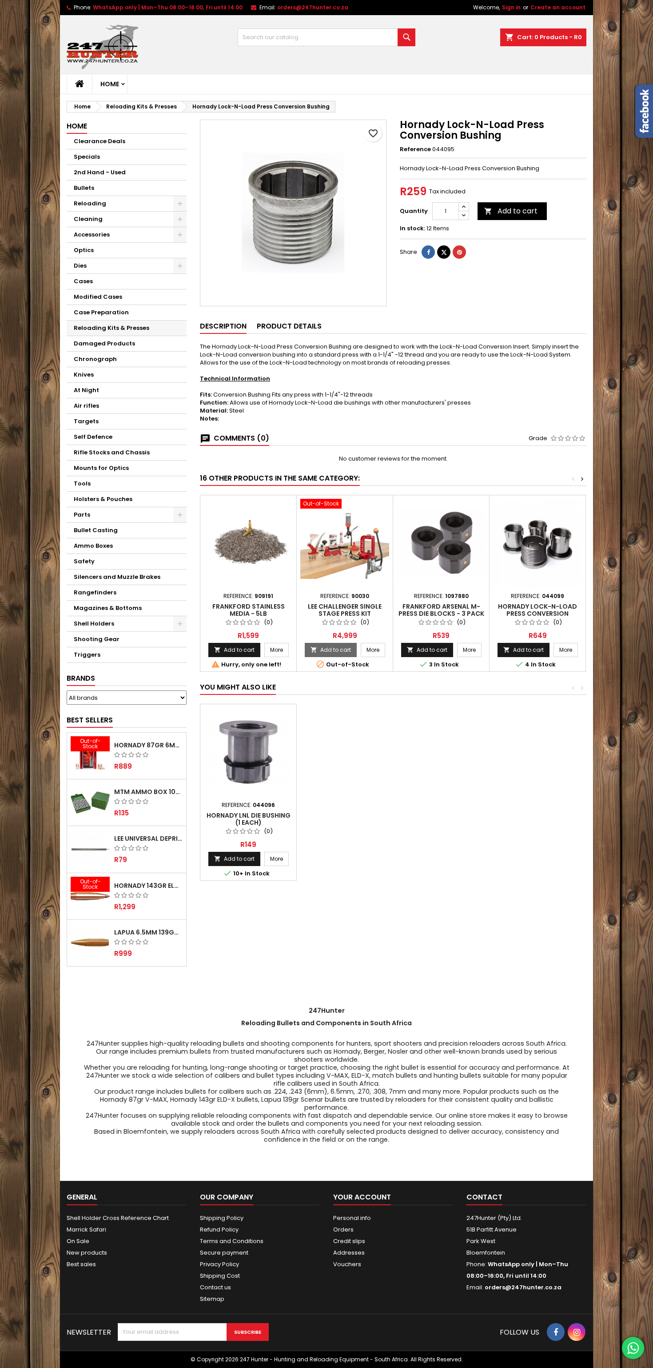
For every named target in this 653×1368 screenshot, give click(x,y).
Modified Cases (98, 297)
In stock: (412, 229)
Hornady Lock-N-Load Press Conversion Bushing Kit (537, 613)
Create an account (557, 7)
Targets (86, 421)
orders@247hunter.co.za (312, 7)
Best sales (81, 1264)
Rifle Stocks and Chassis (112, 452)
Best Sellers (90, 720)
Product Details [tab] (289, 326)
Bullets (84, 188)
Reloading (90, 203)
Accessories (92, 234)
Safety (84, 561)
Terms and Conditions (231, 1241)
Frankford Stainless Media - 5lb (248, 610)
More (279, 650)
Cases (83, 281)
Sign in (511, 7)
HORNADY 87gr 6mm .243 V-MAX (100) (148, 745)
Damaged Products (104, 343)
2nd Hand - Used (100, 172)
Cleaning (88, 219)
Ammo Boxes (93, 546)
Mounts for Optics (101, 468)
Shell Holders (94, 623)
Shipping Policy (221, 1218)
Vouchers (347, 1264)
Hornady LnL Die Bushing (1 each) (249, 819)
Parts (82, 514)
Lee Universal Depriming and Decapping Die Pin (148, 838)
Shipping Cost (220, 1276)
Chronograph (95, 359)
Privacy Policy (219, 1264)
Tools (82, 483)
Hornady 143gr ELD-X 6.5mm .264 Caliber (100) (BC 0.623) (148, 885)
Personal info (352, 1218)
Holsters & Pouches (103, 499)
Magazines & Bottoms (108, 608)
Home (109, 84)
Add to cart (511, 211)
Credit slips (349, 1241)
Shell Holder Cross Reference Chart (118, 1218)
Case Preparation (101, 312)
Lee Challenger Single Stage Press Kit (345, 610)
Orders (343, 1229)
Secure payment (224, 1252)
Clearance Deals (99, 141)
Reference (415, 149)
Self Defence (93, 437)
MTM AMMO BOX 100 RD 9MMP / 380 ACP (148, 791)
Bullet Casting (96, 530)
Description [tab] (223, 326)
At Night (86, 390)
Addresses (349, 1252)
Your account (362, 1197)
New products (87, 1252)
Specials (87, 156)
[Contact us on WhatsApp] (633, 1348)
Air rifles (86, 405)
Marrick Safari (86, 1229)
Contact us (215, 1287)
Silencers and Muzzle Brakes (117, 577)
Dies (80, 265)
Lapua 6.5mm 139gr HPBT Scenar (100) (148, 932)
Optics (84, 250)
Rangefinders (95, 592)
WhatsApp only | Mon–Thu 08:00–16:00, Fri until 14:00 (168, 7)
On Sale (78, 1241)
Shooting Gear (96, 639)
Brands (81, 678)
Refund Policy (219, 1229)
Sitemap (212, 1299)
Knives (84, 374)
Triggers (87, 654)
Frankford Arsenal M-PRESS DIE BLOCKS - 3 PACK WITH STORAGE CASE (441, 613)
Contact (484, 1197)
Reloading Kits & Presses (111, 328)
